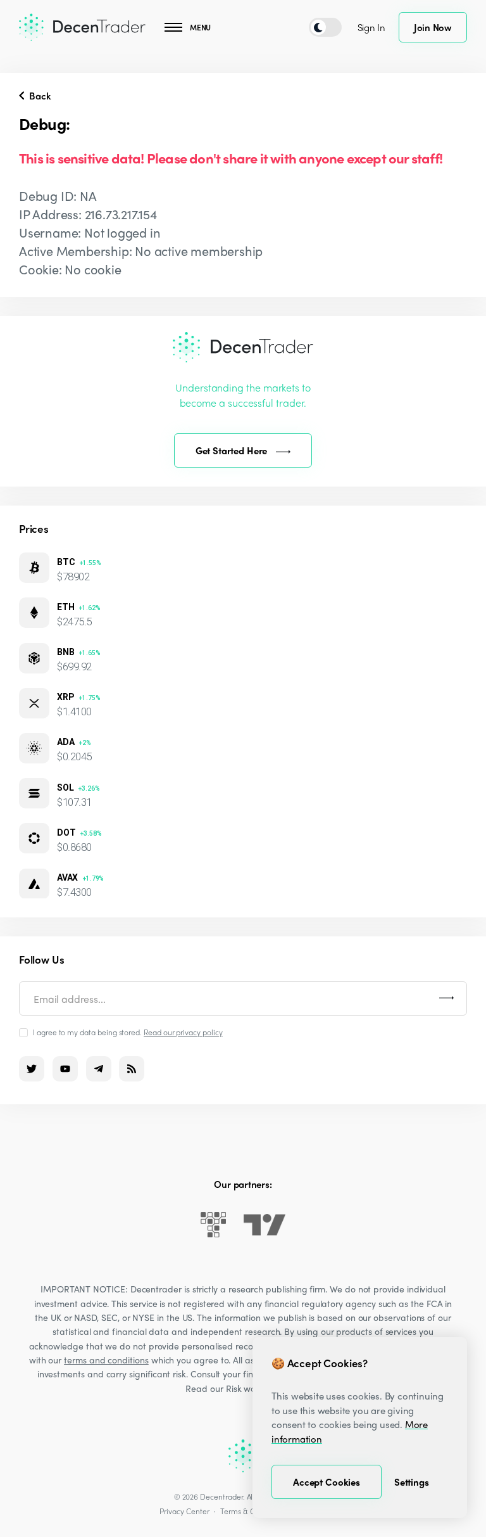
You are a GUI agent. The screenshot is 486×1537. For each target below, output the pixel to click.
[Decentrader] (82, 27)
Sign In (371, 27)
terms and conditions (106, 1359)
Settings (411, 1482)
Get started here (232, 450)
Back (39, 96)
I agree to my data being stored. (128, 1031)
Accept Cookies (326, 1482)
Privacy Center (184, 1511)
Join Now (433, 27)
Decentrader (221, 1496)
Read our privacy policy (183, 1032)
